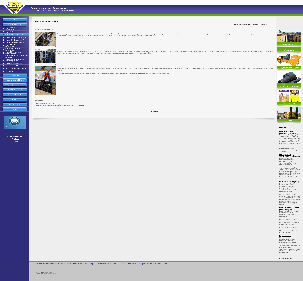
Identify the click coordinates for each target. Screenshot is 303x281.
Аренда (14, 99)
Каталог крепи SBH (11, 66)
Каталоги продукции (15, 94)
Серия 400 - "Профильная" (14, 40)
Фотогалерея (9, 71)
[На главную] (14, 14)
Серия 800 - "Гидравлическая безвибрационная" (15, 60)
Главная (15, 20)
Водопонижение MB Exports (14, 80)
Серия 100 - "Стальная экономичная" (13, 28)
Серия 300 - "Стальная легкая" (15, 37)
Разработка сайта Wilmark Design (46, 273)
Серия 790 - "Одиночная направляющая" (13, 53)
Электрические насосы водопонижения (289, 49)
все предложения (287, 258)
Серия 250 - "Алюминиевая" (14, 32)
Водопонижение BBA (15, 90)
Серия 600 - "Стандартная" (14, 43)
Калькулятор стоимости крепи (15, 68)
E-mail (16, 141)
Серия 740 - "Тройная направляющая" (12, 45)
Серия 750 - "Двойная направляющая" (12, 49)
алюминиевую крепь (98, 34)
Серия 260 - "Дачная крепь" (14, 34)
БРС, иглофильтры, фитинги (14, 85)
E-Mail (15, 109)
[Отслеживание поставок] (15, 133)
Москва (16, 139)
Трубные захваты (15, 75)
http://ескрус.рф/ (285, 248)
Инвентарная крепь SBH (15, 25)
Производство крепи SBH (14, 63)
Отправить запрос (15, 104)
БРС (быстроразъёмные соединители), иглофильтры (289, 85)
